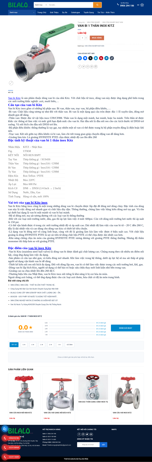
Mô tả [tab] (10, 92)
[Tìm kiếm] (97, 5)
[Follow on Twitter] (87, 434)
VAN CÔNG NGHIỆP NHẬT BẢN (112, 22)
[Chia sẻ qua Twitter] (90, 58)
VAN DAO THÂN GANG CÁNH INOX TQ (93, 402)
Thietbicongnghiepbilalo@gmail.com (59, 445)
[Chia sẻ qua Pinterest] (101, 58)
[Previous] (8, 399)
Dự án (64, 12)
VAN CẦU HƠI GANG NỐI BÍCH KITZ (57, 413)
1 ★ (59, 344)
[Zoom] (11, 83)
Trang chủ (41, 12)
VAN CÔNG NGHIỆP (93, 22)
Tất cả (14, 344)
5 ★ (24, 344)
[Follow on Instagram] (83, 434)
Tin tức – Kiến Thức (106, 12)
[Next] (143, 399)
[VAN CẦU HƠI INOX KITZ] (128, 393)
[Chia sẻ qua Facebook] (80, 58)
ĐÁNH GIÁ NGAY (125, 328)
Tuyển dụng (89, 12)
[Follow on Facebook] (79, 434)
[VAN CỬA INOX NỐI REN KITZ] (24, 393)
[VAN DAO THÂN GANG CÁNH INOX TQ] (93, 387)
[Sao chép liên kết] (112, 58)
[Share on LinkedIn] (96, 66)
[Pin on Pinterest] (92, 66)
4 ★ (32, 344)
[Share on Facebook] (80, 66)
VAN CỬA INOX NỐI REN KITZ (20, 413)
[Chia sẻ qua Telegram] (96, 58)
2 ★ (50, 344)
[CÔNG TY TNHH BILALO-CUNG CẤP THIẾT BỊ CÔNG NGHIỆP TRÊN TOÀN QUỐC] (19, 4)
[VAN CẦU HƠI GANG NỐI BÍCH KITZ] (59, 393)
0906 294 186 (127, 4)
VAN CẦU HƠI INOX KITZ (122, 413)
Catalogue (75, 12)
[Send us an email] (91, 434)
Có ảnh (69, 344)
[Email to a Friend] (88, 66)
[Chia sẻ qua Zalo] (85, 58)
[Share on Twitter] (84, 66)
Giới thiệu (54, 12)
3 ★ (41, 344)
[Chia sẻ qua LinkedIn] (106, 58)
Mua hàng (97, 38)
